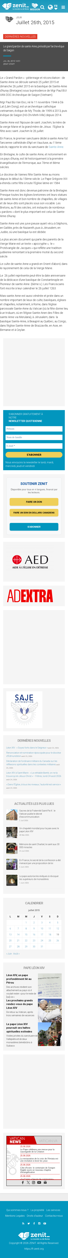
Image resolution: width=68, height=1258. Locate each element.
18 (50, 934)
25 (50, 940)
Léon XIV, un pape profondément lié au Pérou (18, 979)
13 (10, 934)
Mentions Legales (15, 1215)
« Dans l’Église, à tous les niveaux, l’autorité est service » (33, 784)
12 (57, 928)
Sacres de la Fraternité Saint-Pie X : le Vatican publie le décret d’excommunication (37, 813)
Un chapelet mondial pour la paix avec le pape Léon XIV (39, 830)
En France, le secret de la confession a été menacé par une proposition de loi (40, 862)
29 (26, 946)
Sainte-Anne (56, 147)
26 (57, 940)
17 (42, 934)
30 (34, 946)
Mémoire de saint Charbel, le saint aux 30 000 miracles (39, 846)
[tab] (20, 1140)
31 (42, 946)
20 (10, 940)
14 (18, 934)
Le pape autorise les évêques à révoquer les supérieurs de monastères (39, 878)
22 (26, 940)
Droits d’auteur (35, 1215)
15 (26, 934)
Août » (16, 953)
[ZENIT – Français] (19, 6)
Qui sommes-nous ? (17, 1210)
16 (34, 934)
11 (50, 928)
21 (18, 940)
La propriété (37, 1210)
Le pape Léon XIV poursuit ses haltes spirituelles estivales (19, 1027)
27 (10, 946)
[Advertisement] (34, 372)
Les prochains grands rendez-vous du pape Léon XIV (19, 1004)
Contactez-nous (54, 1215)
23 (34, 940)
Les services (53, 1210)
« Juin (9, 953)
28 (18, 946)
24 (42, 940)
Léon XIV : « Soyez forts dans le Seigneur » (27, 747)
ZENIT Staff (9, 64)
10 (42, 928)
